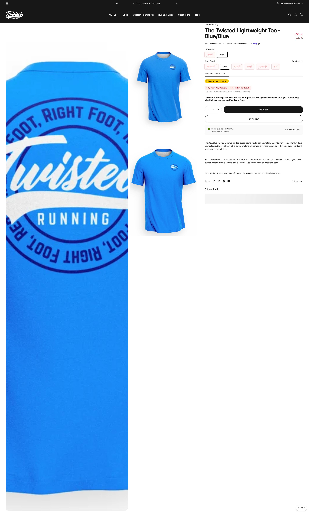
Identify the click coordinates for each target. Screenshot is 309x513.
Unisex (222, 55)
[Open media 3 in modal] (163, 190)
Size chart (299, 61)
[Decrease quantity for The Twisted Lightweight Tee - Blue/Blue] (207, 109)
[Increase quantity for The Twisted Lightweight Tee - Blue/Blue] (219, 109)
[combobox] (290, 3)
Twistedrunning (211, 24)
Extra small (211, 67)
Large (249, 67)
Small (225, 67)
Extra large (263, 67)
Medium (237, 67)
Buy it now (254, 119)
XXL (275, 67)
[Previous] (117, 3)
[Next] (176, 3)
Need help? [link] (298, 181)
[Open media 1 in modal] (67, 267)
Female (210, 55)
